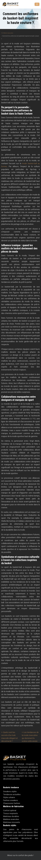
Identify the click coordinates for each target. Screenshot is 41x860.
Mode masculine (8, 33)
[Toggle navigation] (37, 4)
